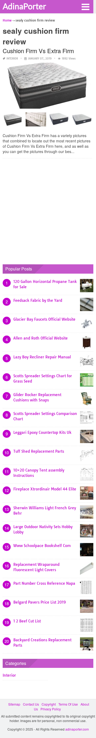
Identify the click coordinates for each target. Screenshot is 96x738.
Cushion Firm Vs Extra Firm (38, 50)
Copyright (49, 704)
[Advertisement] (48, 210)
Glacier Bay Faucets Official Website (44, 319)
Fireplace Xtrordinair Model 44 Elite (44, 489)
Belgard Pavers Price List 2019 (39, 602)
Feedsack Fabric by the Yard (37, 300)
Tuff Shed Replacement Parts (38, 451)
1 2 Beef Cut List (27, 621)
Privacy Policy (51, 709)
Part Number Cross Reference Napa (44, 583)
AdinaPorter (24, 6)
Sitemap (14, 704)
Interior (12, 58)
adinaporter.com (77, 729)
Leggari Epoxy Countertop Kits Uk (42, 432)
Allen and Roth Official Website (40, 338)
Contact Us (31, 704)
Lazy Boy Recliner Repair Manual (42, 357)
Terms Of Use (68, 704)
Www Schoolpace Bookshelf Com (42, 545)
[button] (85, 6)
